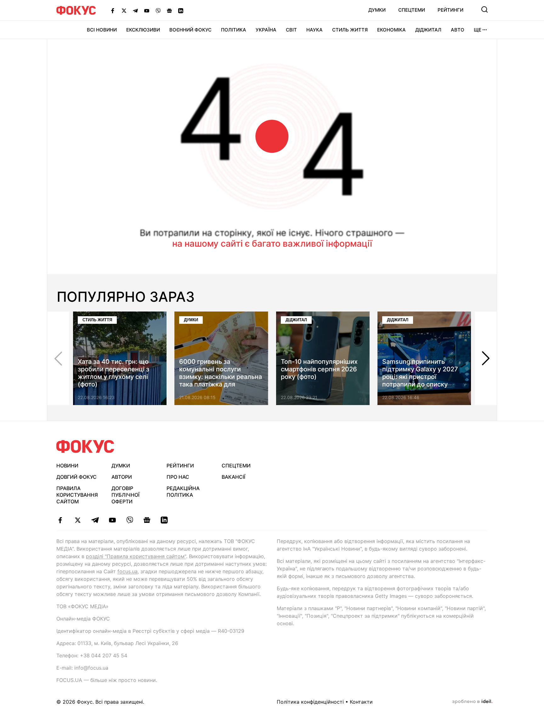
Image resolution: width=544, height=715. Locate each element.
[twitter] (78, 520)
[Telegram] (135, 10)
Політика (233, 30)
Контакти (361, 702)
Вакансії (233, 477)
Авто (457, 30)
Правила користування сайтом (77, 495)
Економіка (391, 30)
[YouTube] (146, 10)
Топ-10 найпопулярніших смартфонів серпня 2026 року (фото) (319, 369)
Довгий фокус (76, 477)
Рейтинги (450, 10)
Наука (314, 30)
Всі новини (102, 30)
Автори (121, 477)
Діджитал (428, 30)
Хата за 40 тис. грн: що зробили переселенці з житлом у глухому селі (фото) (113, 373)
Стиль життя (350, 30)
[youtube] (112, 520)
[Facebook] (112, 10)
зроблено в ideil (472, 702)
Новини (67, 465)
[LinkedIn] (180, 10)
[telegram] (95, 520)
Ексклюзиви (143, 30)
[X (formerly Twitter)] (124, 10)
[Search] (484, 9)
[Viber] (158, 10)
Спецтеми (411, 10)
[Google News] (169, 10)
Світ (291, 30)
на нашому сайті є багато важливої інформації (272, 243)
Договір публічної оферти (125, 495)
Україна (266, 30)
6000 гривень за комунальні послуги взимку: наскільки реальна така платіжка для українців (220, 377)
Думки (377, 10)
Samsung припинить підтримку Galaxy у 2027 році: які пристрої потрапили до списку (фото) (420, 377)
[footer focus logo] (85, 446)
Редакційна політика (183, 491)
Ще (477, 30)
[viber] (129, 520)
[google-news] (147, 520)
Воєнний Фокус (190, 30)
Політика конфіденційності (310, 702)
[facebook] (60, 520)
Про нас (178, 477)
